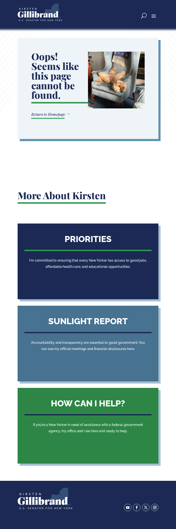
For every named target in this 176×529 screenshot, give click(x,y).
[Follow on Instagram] (154, 507)
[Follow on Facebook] (136, 507)
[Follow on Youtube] (127, 507)
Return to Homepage (48, 114)
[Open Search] (144, 15)
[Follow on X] (145, 507)
